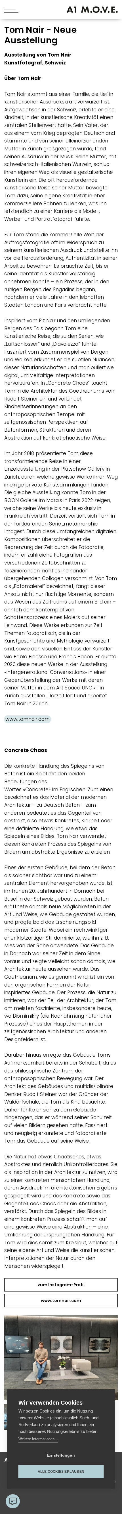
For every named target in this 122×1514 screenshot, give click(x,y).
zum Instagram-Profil (61, 1285)
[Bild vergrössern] (61, 1359)
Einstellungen (61, 1455)
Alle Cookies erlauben (61, 1472)
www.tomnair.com (27, 719)
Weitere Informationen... (38, 1439)
